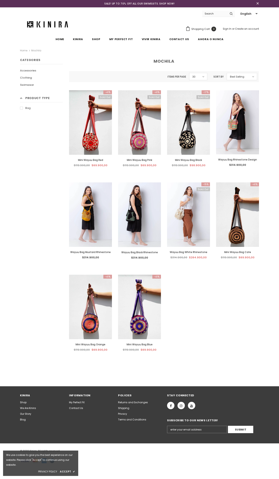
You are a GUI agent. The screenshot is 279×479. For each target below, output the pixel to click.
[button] (248, 14)
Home (23, 50)
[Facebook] (170, 405)
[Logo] (48, 24)
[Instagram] (181, 405)
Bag (28, 108)
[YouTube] (191, 405)
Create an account (247, 29)
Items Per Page (176, 76)
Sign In (227, 29)
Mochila (36, 50)
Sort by (218, 76)
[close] (258, 4)
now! (171, 3)
